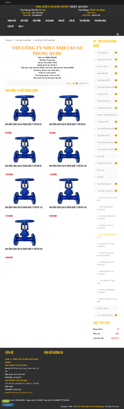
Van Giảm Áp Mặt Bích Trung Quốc (106, 217)
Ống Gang (100, 170)
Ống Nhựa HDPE (103, 80)
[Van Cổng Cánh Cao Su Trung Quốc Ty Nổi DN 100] (69, 149)
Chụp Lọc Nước (102, 308)
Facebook (8, 405)
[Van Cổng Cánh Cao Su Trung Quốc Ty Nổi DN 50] (25, 108)
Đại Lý (21, 26)
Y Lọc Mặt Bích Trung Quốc (106, 282)
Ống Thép (100, 156)
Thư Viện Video (100, 20)
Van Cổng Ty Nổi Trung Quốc (45, 40)
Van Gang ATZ (102, 53)
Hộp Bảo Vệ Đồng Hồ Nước (107, 115)
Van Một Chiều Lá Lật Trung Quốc (105, 263)
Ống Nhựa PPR (102, 122)
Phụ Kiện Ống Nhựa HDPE (106, 87)
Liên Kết (11, 26)
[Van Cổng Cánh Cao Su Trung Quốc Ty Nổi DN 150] (69, 191)
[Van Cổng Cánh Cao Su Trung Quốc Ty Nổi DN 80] (25, 149)
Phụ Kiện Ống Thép (104, 163)
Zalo (6, 401)
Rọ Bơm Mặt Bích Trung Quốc (106, 300)
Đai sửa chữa (102, 66)
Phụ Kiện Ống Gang (104, 108)
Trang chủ (12, 20)
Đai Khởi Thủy (102, 94)
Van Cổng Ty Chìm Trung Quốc (107, 199)
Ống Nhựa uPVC (103, 135)
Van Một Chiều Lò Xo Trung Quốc (105, 272)
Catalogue (49, 20)
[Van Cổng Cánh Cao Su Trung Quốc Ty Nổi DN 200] (25, 232)
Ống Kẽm (100, 177)
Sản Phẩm (37, 20)
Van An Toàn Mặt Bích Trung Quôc (106, 291)
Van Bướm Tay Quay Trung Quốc (105, 245)
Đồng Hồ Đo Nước (104, 101)
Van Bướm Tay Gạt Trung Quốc (105, 226)
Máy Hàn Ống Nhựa (104, 59)
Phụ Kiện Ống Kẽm (104, 184)
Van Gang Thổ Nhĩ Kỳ (105, 315)
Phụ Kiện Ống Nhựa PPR (106, 129)
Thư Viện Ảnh (85, 20)
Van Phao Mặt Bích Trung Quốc (105, 208)
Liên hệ (72, 20)
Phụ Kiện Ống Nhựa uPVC (106, 142)
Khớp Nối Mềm (102, 73)
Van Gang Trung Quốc (23, 40)
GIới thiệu (24, 20)
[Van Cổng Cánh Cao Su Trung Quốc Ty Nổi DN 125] (25, 191)
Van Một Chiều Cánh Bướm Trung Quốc (105, 254)
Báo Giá (61, 20)
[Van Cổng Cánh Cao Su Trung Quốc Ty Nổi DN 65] (69, 108)
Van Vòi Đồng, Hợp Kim (105, 149)
